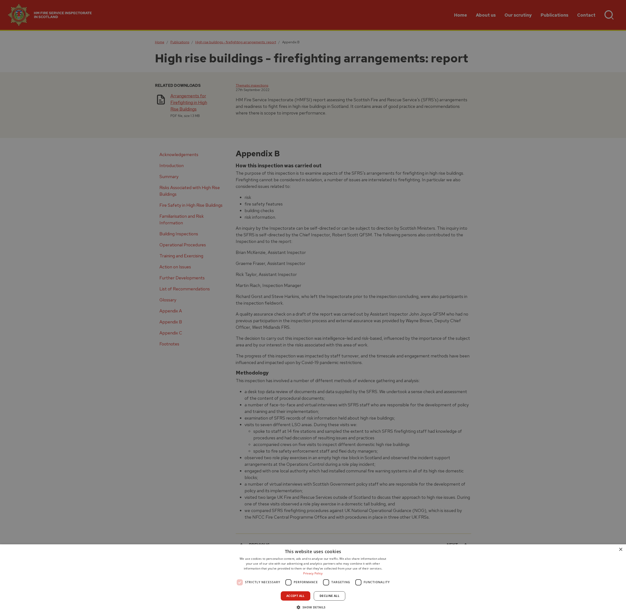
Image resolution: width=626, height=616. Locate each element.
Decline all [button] (329, 596)
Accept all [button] (295, 596)
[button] (312, 607)
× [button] (620, 549)
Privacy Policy (313, 573)
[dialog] (313, 580)
